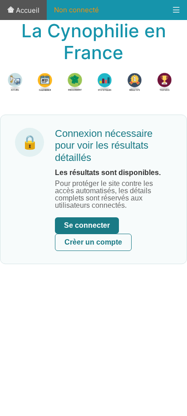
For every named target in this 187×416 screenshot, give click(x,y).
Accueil (26, 10)
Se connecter (87, 225)
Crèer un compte (93, 242)
